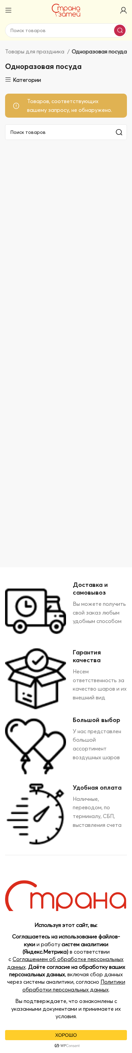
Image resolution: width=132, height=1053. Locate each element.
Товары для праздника (35, 51)
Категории (27, 80)
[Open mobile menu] (8, 10)
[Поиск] (120, 30)
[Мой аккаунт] (123, 10)
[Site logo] (66, 9)
